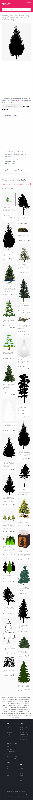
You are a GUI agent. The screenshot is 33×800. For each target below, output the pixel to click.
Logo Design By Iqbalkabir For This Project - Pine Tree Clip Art (9, 210)
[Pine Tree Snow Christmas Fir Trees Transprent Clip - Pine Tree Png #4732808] (24, 253)
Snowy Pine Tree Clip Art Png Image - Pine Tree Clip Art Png (8, 353)
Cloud (8, 766)
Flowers (22, 771)
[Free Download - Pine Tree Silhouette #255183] (24, 475)
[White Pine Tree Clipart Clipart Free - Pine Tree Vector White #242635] (9, 411)
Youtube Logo (23, 732)
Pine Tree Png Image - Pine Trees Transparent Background (24, 305)
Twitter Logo (23, 729)
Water (21, 775)
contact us (17, 100)
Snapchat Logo (24, 736)
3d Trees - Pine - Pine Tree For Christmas (23, 652)
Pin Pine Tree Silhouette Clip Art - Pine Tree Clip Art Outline (9, 648)
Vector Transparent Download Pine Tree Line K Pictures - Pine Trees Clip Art (8, 548)
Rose (21, 773)
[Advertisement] (16, 78)
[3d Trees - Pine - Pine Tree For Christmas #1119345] (24, 643)
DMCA (19, 796)
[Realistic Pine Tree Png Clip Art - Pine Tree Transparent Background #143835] (9, 372)
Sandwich (9, 729)
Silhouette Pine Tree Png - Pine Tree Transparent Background (23, 408)
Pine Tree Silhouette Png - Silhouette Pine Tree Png (23, 627)
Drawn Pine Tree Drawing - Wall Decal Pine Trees (8, 670)
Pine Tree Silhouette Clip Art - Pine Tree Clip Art (9, 577)
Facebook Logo (24, 734)
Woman (16, 753)
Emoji (21, 768)
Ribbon (22, 778)
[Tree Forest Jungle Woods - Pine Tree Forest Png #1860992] (24, 230)
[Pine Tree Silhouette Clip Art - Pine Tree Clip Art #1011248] (9, 566)
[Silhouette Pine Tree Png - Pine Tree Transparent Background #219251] (24, 388)
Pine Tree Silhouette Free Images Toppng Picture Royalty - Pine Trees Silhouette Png (8, 499)
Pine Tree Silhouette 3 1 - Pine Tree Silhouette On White (24, 589)
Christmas (9, 747)
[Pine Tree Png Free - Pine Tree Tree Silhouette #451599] (24, 204)
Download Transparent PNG (12, 106)
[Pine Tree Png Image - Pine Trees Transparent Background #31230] (24, 289)
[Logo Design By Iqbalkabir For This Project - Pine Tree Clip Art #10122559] (9, 199)
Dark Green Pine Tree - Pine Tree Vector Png (24, 686)
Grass (8, 771)
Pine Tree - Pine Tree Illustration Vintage (23, 521)
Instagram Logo (24, 727)
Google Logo (23, 739)
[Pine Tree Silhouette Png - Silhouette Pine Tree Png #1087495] (24, 610)
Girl (14, 749)
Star (7, 773)
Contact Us (13, 796)
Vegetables (9, 732)
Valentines (9, 753)
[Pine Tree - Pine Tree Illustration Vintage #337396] (24, 508)
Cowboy (16, 756)
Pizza (7, 727)
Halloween (9, 749)
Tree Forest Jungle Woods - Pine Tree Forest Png (23, 235)
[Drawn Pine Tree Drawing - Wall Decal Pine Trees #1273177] (9, 662)
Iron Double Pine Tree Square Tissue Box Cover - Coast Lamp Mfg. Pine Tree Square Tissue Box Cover (24, 553)
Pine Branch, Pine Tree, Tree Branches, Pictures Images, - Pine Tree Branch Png (24, 326)
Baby (15, 751)
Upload (29, 2)
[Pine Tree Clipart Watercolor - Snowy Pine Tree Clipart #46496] (9, 307)
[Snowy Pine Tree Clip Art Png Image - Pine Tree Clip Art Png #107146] (9, 341)
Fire (7, 768)
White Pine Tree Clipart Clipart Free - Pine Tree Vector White (9, 425)
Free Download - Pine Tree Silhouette (23, 490)
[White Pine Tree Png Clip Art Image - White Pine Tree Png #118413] (24, 348)
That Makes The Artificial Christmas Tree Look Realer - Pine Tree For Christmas (9, 289)
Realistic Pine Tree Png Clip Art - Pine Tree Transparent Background (9, 386)
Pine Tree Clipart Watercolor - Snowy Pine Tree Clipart (8, 320)
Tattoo (21, 780)
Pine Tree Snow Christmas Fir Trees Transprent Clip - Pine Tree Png (23, 267)
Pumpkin (8, 736)
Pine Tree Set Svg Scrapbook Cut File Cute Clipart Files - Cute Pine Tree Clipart (9, 526)
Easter (8, 756)
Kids (15, 758)
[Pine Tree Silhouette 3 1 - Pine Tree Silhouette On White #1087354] (24, 574)
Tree (7, 775)
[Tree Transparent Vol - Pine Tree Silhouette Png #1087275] (9, 236)
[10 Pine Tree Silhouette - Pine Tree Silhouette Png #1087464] (9, 596)
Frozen (15, 747)
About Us (6, 796)
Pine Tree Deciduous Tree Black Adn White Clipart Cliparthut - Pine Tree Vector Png (9, 464)
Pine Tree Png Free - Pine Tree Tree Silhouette (23, 219)
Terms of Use (25, 796)
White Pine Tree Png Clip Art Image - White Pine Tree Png (24, 361)
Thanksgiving (10, 751)
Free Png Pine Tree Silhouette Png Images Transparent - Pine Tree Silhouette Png (24, 453)
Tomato (8, 734)
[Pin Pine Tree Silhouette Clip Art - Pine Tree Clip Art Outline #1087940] (9, 631)
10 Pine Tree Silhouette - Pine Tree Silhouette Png (9, 609)
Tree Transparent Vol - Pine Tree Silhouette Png (9, 254)
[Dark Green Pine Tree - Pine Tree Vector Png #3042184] (24, 672)
